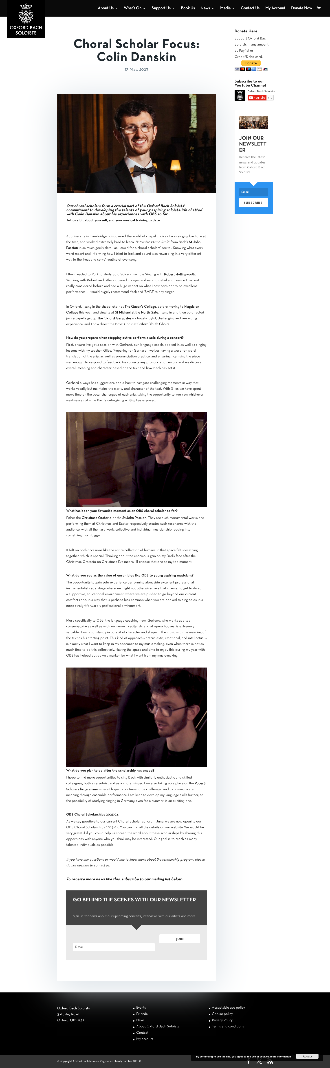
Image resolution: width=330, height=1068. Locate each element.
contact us (101, 865)
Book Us (188, 8)
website (177, 827)
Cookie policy (222, 1014)
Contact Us (250, 8)
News (205, 8)
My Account (275, 8)
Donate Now (301, 8)
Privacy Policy (222, 1020)
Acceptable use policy (228, 1007)
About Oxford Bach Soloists (157, 1026)
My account (144, 1039)
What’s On (132, 8)
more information (280, 1056)
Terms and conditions (228, 1026)
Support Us (161, 8)
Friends (142, 1014)
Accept (307, 1056)
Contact (142, 1032)
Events (141, 1007)
